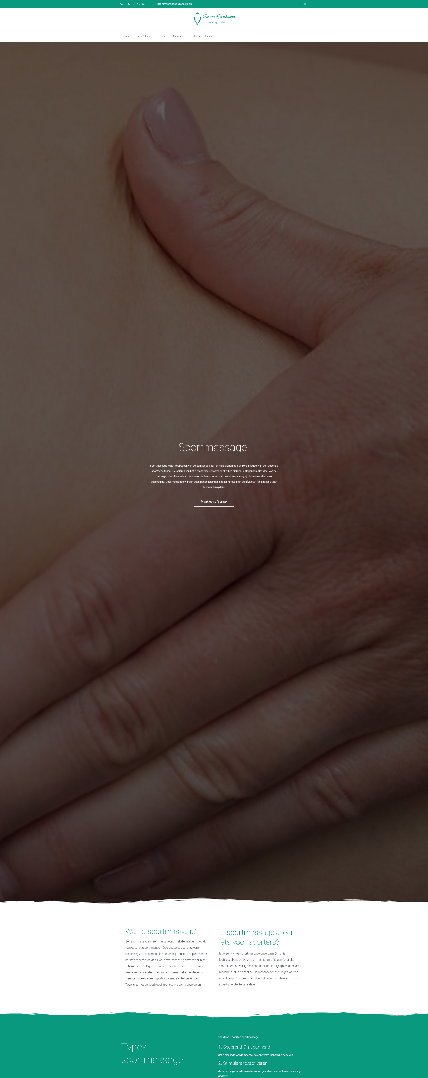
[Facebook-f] (299, 4)
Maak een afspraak (203, 36)
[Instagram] (305, 4)
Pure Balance (144, 36)
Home (127, 36)
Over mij (162, 36)
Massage (178, 36)
